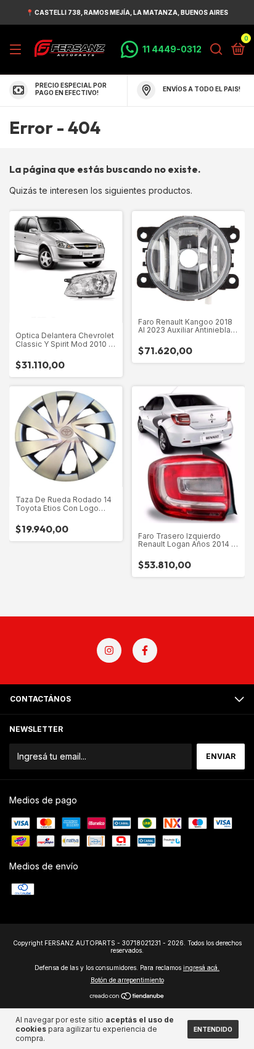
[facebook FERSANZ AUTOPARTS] (145, 650)
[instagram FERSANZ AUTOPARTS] (109, 650)
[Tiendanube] (127, 997)
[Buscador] (216, 49)
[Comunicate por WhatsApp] (161, 49)
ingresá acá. (201, 967)
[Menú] (17, 49)
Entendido (213, 1029)
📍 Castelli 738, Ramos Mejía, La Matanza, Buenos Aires (127, 12)
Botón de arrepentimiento (127, 980)
